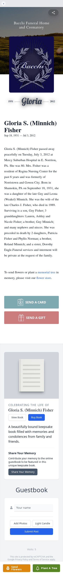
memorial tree (46, 272)
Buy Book (36, 417)
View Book (17, 417)
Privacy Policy (21, 559)
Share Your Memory (22, 471)
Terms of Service (41, 559)
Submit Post (31, 531)
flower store (43, 278)
